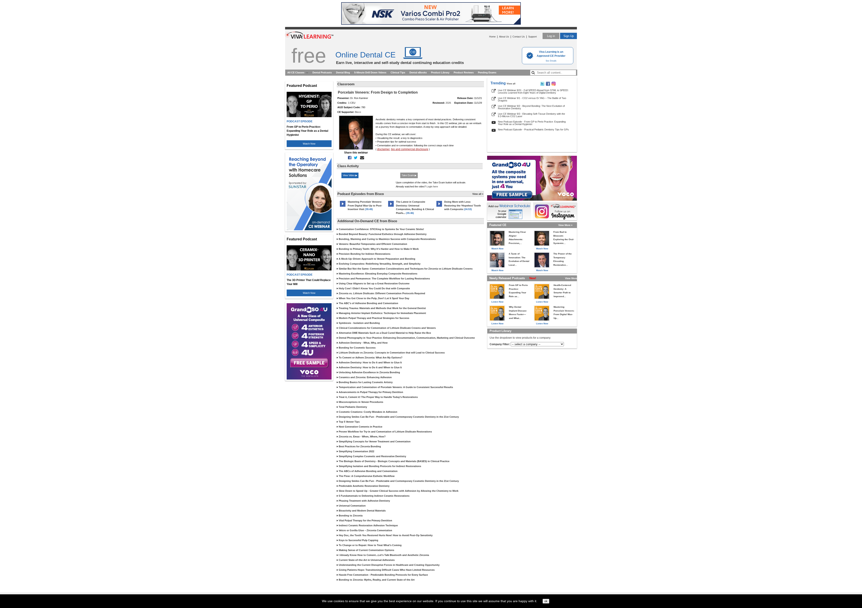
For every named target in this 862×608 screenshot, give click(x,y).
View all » (477, 194)
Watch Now (309, 143)
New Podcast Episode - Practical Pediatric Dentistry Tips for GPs (533, 129)
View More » (565, 225)
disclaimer (383, 149)
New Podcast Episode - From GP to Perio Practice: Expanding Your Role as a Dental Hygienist (532, 122)
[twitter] (355, 158)
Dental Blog (343, 72)
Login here (432, 186)
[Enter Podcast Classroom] (343, 206)
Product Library (440, 72)
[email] (361, 158)
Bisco (358, 112)
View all (511, 83)
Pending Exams (487, 72)
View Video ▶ (350, 175)
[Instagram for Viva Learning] (555, 211)
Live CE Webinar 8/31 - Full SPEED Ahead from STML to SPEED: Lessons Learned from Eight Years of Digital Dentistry (533, 91)
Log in (551, 36)
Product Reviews (464, 72)
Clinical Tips (398, 72)
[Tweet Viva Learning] (542, 84)
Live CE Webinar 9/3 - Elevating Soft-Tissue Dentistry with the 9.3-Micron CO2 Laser (531, 115)
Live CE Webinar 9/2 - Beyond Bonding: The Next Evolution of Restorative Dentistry (531, 107)
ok (546, 601)
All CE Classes (295, 72)
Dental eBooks (418, 72)
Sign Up (568, 36)
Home (492, 36)
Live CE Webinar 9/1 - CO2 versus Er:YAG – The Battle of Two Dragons (532, 99)
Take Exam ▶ (409, 175)
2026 (448, 102)
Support (532, 36)
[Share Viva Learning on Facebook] (547, 84)
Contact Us (518, 36)
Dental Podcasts (322, 72)
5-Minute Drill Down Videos (370, 72)
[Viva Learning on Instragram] (553, 84)
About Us (504, 36)
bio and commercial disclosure (409, 149)
